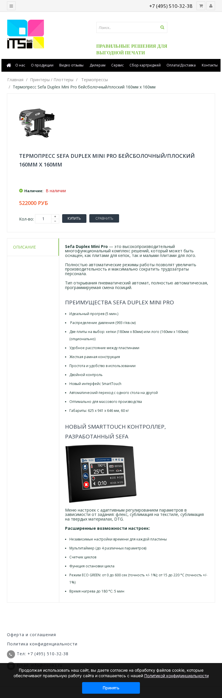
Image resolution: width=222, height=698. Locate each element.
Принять (111, 687)
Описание (24, 247)
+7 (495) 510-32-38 (171, 6)
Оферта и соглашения (31, 634)
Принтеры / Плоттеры (51, 79)
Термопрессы (94, 79)
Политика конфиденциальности (42, 644)
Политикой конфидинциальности (176, 675)
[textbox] (132, 27)
